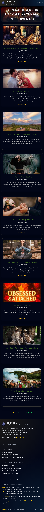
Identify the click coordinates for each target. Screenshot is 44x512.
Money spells (16, 479)
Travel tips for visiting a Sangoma (13, 457)
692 (25, 413)
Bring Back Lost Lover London (22, 91)
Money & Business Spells (10, 476)
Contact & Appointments (10, 455)
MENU (39, 3)
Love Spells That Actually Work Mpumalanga (22, 348)
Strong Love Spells (8, 466)
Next (30, 413)
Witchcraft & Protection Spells (11, 468)
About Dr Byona (7, 449)
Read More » (22, 61)
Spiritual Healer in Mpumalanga (22, 391)
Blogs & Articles (7, 452)
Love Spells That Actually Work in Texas (22, 134)
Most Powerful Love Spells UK (22, 177)
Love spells (6, 479)
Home (4, 447)
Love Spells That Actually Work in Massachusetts (22, 49)
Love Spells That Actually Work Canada (22, 220)
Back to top (38, 509)
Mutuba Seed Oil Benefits (10, 471)
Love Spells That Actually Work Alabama (22, 262)
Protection (26, 479)
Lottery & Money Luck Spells (11, 473)
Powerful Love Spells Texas (22, 305)
